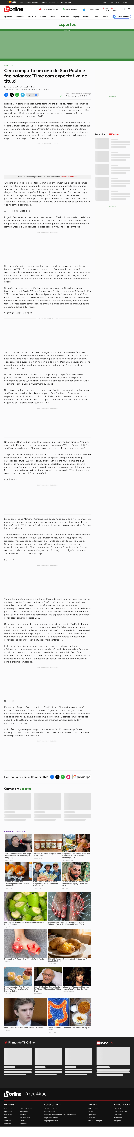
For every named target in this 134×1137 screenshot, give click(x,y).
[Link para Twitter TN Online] (33, 1094)
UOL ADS (68, 2)
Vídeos (95, 16)
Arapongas (20, 16)
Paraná (43, 16)
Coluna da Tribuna (50, 1108)
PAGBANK (44, 2)
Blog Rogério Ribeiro (51, 1121)
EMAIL (125, 2)
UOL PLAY (60, 2)
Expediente (92, 1114)
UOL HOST (35, 2)
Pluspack (117, 1121)
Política (52, 16)
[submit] (123, 9)
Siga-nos (31, 95)
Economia (23, 1124)
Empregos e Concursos (81, 16)
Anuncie (90, 1111)
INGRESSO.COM (25, 2)
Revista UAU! (64, 16)
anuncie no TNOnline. (69, 177)
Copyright (91, 1117)
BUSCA (104, 2)
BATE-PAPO (115, 2)
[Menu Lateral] (129, 9)
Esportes (67, 24)
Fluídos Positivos (49, 1111)
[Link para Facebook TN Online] (28, 1094)
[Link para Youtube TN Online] (44, 1094)
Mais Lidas (8, 1108)
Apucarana (8, 16)
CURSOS (52, 2)
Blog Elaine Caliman (51, 1117)
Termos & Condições (95, 1121)
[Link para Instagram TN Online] (38, 1094)
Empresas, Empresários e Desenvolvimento (60, 1114)
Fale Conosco (92, 1108)
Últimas (105, 16)
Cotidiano (7, 1121)
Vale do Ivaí (32, 16)
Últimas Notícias (26, 1108)
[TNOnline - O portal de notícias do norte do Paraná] (13, 9)
